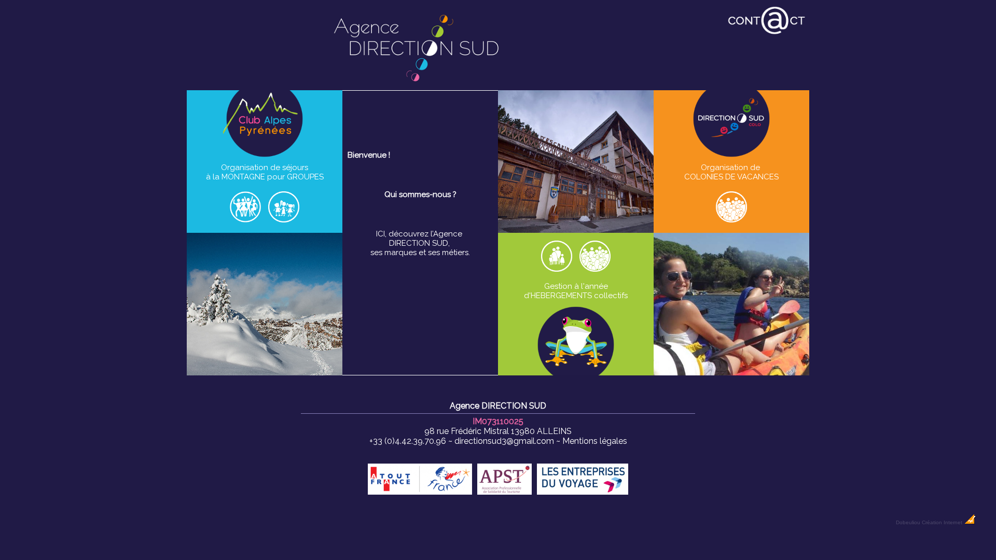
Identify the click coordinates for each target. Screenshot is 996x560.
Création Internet (943, 522)
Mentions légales (594, 441)
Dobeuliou (908, 522)
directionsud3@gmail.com (504, 441)
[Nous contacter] (767, 33)
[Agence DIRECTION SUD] (417, 85)
